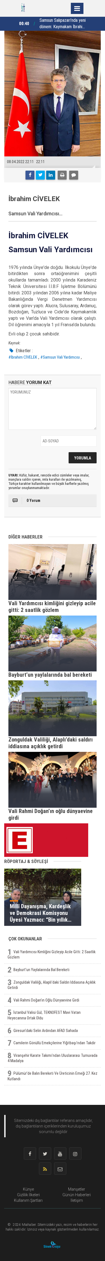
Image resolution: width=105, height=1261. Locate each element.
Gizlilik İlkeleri (28, 1195)
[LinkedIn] (50, 175)
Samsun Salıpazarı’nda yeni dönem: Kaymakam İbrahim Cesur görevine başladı (62, 24)
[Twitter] (40, 175)
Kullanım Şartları (28, 1200)
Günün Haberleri (76, 1195)
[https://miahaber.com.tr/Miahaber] (23, 8)
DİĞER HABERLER (25, 537)
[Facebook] (29, 175)
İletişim (77, 1200)
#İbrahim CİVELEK (22, 357)
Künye (28, 1189)
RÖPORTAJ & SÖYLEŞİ (26, 861)
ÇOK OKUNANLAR (25, 938)
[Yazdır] (62, 175)
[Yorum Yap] (73, 175)
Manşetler (76, 1189)
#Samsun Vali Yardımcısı (60, 357)
